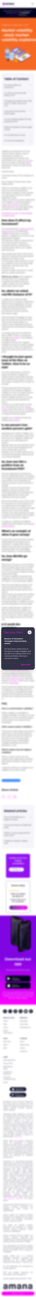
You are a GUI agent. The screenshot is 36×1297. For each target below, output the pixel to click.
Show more (26, 665)
